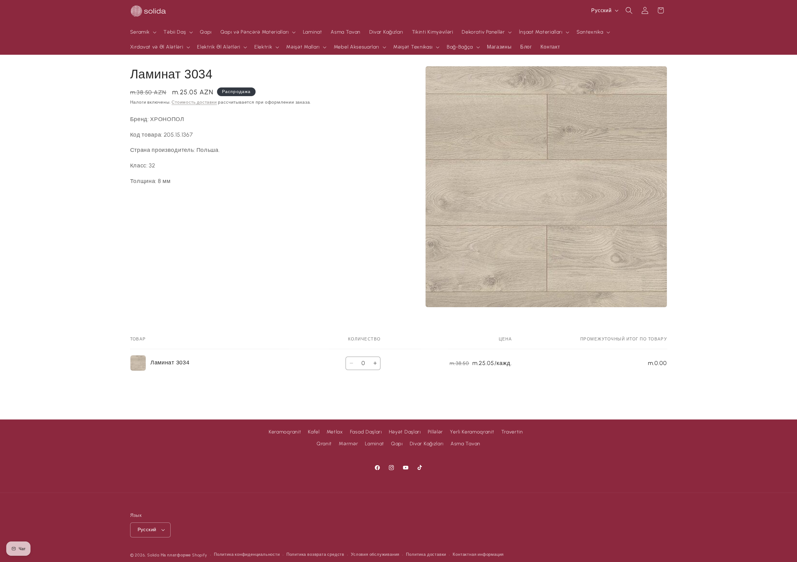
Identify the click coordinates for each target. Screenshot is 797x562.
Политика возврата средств (315, 554)
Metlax (335, 432)
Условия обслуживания (375, 554)
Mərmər (348, 444)
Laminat (374, 444)
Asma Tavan (465, 444)
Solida (153, 555)
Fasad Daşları (366, 432)
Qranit (324, 444)
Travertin (512, 432)
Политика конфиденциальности (247, 554)
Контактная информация (478, 554)
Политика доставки (426, 554)
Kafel (313, 432)
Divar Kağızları (427, 444)
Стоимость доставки (194, 102)
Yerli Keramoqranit (472, 432)
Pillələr (435, 432)
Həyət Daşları (405, 432)
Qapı (397, 444)
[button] (142, 32)
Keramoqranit (285, 432)
